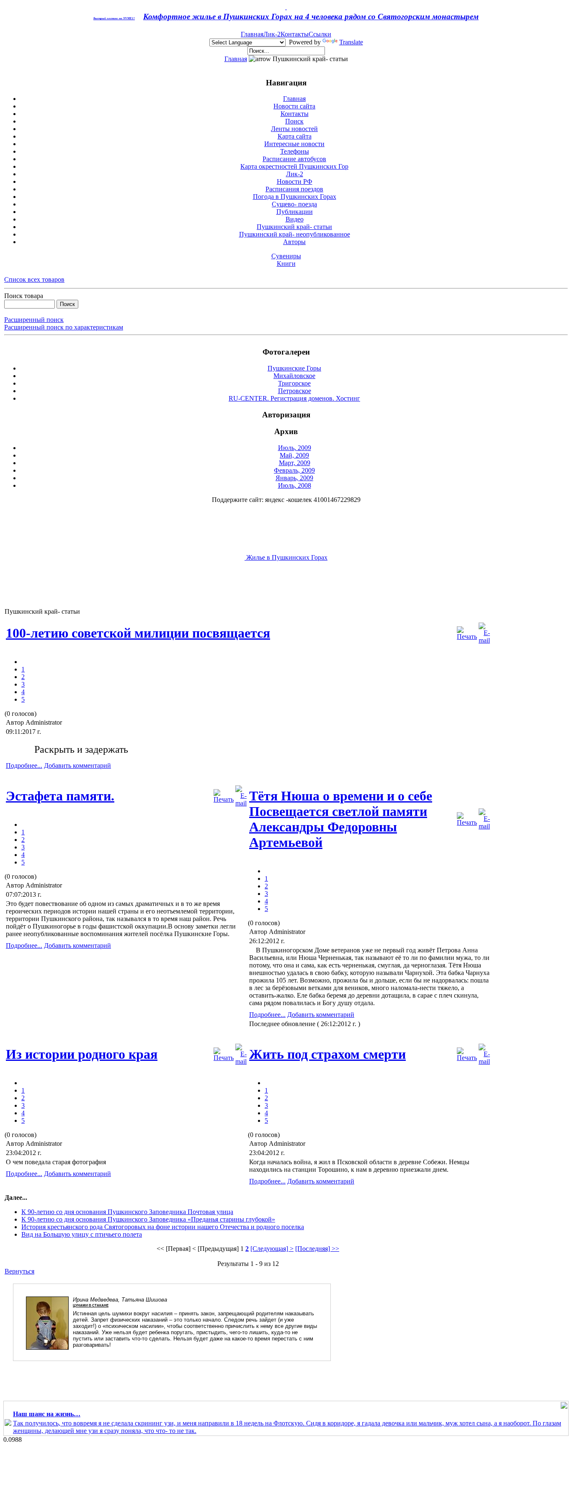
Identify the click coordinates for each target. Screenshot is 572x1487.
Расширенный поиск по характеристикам (63, 327)
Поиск (294, 121)
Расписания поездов (294, 189)
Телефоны (294, 151)
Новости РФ (294, 181)
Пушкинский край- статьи (294, 226)
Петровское (294, 390)
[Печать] (467, 631)
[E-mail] (484, 631)
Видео (295, 219)
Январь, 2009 (294, 477)
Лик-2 (272, 34)
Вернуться (19, 1271)
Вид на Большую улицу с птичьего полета (81, 1234)
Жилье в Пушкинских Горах (286, 557)
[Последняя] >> (317, 1248)
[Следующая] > (272, 1248)
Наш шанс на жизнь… (46, 1414)
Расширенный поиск (34, 319)
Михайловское (294, 375)
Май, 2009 (294, 455)
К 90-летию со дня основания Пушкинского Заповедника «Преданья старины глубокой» (148, 1219)
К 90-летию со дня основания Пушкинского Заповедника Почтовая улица (127, 1211)
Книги (286, 263)
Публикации (294, 211)
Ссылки (320, 34)
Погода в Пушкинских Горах (294, 196)
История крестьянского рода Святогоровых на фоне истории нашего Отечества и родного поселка (162, 1226)
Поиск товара (23, 295)
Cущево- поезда (294, 204)
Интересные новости (294, 143)
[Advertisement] (157, 589)
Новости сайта (294, 106)
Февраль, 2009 (294, 470)
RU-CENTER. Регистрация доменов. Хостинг (294, 398)
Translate (351, 42)
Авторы (294, 241)
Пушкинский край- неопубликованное (294, 234)
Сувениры (286, 256)
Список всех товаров (34, 279)
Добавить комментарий (77, 765)
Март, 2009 (294, 462)
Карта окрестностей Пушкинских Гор (294, 166)
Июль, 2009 (294, 447)
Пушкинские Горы (294, 368)
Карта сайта (295, 136)
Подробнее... (24, 765)
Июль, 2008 (294, 485)
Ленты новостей (294, 128)
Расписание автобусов (294, 158)
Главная (252, 34)
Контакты (295, 34)
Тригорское (294, 383)
